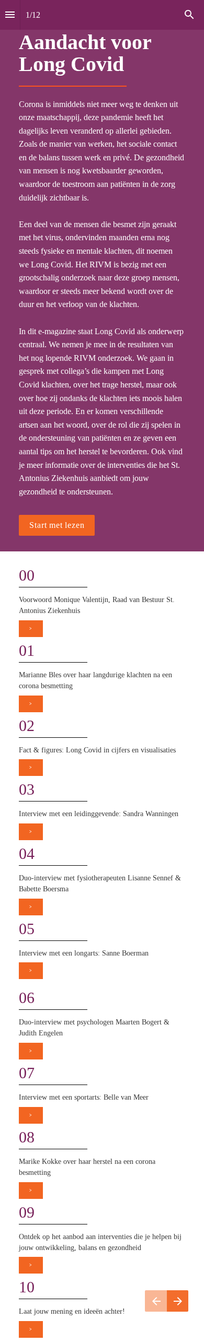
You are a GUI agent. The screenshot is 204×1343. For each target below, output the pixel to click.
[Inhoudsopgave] (10, 15)
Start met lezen (56, 525)
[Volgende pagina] (177, 1301)
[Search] (189, 15)
